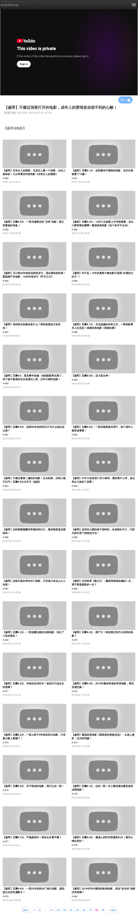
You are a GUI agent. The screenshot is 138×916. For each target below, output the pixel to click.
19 (102, 910)
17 (90, 910)
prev (25, 910)
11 (51, 910)
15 (77, 910)
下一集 (125, 100)
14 (70, 910)
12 (57, 910)
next (113, 910)
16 (83, 910)
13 (64, 910)
